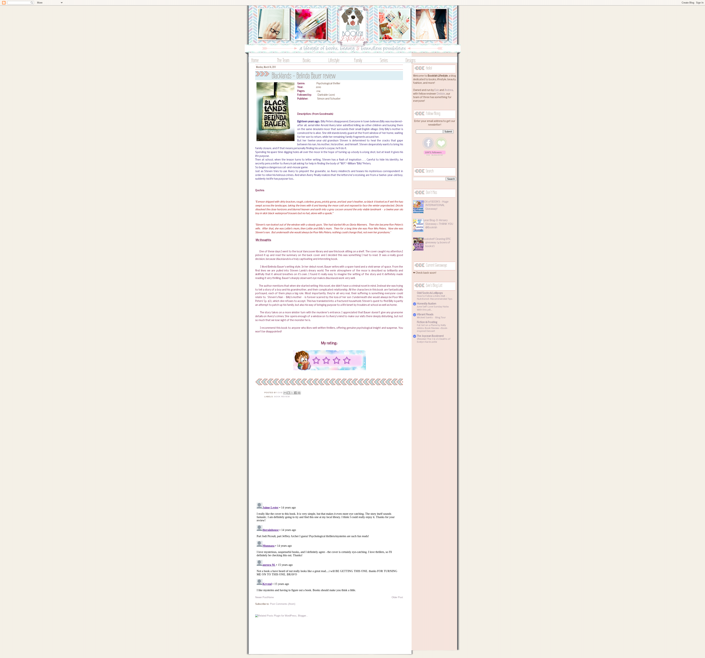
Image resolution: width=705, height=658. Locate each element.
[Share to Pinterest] (299, 393)
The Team (283, 60)
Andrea (448, 90)
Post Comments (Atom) (282, 604)
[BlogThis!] (288, 393)
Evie (436, 90)
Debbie (441, 94)
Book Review (282, 397)
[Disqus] (329, 452)
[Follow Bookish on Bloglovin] (435, 155)
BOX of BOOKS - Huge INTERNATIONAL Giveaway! (436, 205)
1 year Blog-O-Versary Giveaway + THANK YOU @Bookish (438, 224)
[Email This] (285, 393)
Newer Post (261, 597)
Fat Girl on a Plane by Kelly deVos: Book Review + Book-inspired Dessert (432, 328)
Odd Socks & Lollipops (430, 293)
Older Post (397, 597)
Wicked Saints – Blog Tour (431, 317)
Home (255, 60)
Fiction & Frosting (427, 322)
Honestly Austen (426, 303)
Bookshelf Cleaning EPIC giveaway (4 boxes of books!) (437, 243)
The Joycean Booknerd (430, 336)
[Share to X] (292, 393)
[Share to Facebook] (295, 393)
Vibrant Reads (425, 314)
